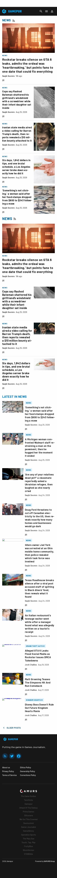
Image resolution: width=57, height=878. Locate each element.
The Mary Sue (28, 838)
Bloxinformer (28, 850)
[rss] (5, 756)
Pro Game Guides (28, 796)
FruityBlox (28, 846)
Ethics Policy (25, 767)
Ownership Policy (27, 771)
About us (6, 767)
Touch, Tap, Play (28, 842)
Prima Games (28, 811)
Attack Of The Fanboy (28, 808)
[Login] (52, 11)
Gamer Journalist (28, 827)
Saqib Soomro (8, 76)
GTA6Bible (28, 854)
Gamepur (29, 804)
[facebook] (18, 756)
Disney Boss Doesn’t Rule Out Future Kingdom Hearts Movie (39, 708)
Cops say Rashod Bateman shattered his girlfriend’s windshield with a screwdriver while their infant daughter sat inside (17, 300)
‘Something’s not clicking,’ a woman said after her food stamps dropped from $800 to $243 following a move (17, 197)
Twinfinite (28, 800)
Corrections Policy (28, 775)
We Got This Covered (28, 819)
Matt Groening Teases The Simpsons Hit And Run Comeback (37, 682)
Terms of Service (9, 775)
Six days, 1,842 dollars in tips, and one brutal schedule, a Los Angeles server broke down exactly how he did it (16, 167)
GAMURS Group (49, 861)
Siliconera (28, 815)
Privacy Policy (8, 771)
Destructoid (28, 823)
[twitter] (12, 756)
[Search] (41, 11)
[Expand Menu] (46, 11)
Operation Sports (28, 835)
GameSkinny (28, 831)
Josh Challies (31, 665)
